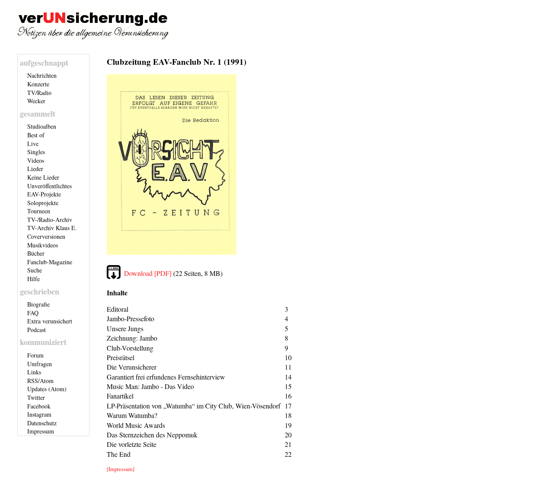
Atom (47, 381)
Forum (35, 355)
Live (32, 143)
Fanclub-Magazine (49, 262)
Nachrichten (42, 75)
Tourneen (38, 211)
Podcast (36, 330)
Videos (35, 160)
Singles (36, 152)
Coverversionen (46, 236)
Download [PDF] (148, 273)
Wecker (36, 101)
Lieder (35, 169)
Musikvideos (42, 245)
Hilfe (33, 279)
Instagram (39, 414)
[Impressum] (120, 469)
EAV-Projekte (44, 194)
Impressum (40, 431)
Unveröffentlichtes (49, 186)
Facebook (39, 406)
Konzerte (38, 84)
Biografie (38, 304)
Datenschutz (42, 423)
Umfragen (39, 364)
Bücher (35, 253)
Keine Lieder (43, 177)
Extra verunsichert (49, 321)
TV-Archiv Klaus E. (52, 228)
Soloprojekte (42, 203)
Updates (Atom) (47, 389)
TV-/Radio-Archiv (49, 219)
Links (34, 372)
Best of (35, 135)
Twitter (36, 397)
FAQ (32, 313)
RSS (32, 381)
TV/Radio (39, 93)
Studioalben (41, 126)
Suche (34, 270)
